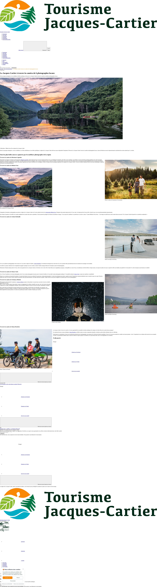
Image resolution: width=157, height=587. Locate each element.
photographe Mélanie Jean (51, 212)
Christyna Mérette (20, 282)
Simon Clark (76, 274)
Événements (4, 38)
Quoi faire (4, 35)
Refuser (18, 577)
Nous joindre (4, 62)
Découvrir (19, 384)
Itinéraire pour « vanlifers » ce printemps (8, 428)
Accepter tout (7, 577)
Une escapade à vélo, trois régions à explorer (8, 384)
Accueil (1, 68)
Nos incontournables (6, 39)
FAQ (3, 61)
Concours (4, 60)
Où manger (4, 36)
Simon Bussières (72, 332)
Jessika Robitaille (37, 263)
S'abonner (2, 433)
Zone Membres (5, 63)
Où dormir (4, 37)
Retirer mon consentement (19, 583)
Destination (4, 34)
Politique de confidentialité (7, 583)
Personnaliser (13, 580)
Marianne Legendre (24, 159)
